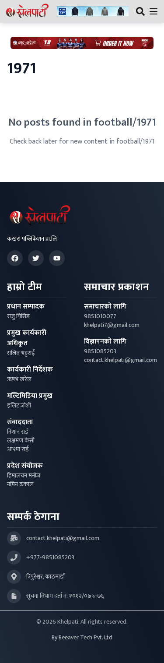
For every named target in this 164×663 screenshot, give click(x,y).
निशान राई (17, 432)
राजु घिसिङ (18, 316)
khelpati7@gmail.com (112, 325)
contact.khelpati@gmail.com (120, 360)
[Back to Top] (148, 647)
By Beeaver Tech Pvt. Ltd (82, 637)
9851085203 (100, 351)
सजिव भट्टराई (21, 353)
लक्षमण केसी (21, 440)
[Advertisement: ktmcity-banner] (93, 11)
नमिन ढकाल (20, 484)
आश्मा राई (18, 449)
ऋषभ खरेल (19, 379)
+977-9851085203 (50, 557)
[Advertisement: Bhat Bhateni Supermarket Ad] (82, 43)
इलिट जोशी (19, 405)
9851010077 (100, 316)
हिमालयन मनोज (23, 475)
